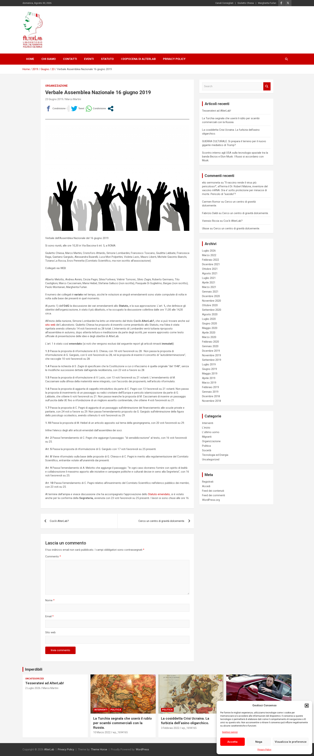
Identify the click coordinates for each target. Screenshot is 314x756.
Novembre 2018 (211, 400)
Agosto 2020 (210, 314)
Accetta (232, 741)
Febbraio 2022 (210, 259)
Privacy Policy (264, 749)
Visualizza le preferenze (291, 741)
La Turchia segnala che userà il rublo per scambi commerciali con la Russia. (122, 722)
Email (49, 616)
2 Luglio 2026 (32, 688)
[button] (307, 705)
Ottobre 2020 (210, 305)
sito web (50, 324)
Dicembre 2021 (211, 264)
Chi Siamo (48, 59)
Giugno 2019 (209, 369)
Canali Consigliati (224, 3)
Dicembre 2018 (211, 396)
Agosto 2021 (210, 273)
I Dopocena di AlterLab (138, 59)
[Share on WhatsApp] (96, 108)
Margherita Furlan (267, 3)
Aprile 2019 (208, 378)
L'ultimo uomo (210, 432)
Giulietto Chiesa (245, 3)
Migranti (207, 436)
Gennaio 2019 (210, 391)
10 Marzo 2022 (101, 732)
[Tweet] (77, 108)
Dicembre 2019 (211, 350)
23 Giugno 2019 (54, 99)
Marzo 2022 (209, 255)
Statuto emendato (158, 494)
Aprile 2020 (208, 332)
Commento (53, 556)
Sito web (50, 632)
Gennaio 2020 (210, 346)
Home (30, 59)
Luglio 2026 (209, 250)
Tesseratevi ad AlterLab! (216, 110)
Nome (50, 600)
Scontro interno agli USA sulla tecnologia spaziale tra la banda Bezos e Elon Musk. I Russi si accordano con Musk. (235, 156)
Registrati (207, 481)
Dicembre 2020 (211, 296)
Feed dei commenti (213, 495)
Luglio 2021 (209, 278)
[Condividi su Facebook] (55, 108)
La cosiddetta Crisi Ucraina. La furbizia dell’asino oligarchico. (185, 720)
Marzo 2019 (209, 382)
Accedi (206, 486)
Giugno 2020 (209, 323)
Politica (206, 445)
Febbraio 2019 (210, 387)
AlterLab (49, 749)
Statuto (107, 59)
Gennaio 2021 (210, 291)
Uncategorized (210, 459)
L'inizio (206, 427)
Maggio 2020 (209, 328)
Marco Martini (73, 99)
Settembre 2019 (211, 360)
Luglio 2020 (209, 319)
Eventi (89, 59)
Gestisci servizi (230, 732)
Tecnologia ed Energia (215, 455)
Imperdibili (33, 669)
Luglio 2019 (209, 364)
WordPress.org (211, 500)
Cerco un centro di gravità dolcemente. (161, 521)
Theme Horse (99, 749)
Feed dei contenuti (213, 490)
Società (206, 450)
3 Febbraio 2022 (170, 728)
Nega (258, 741)
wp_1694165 (120, 732)
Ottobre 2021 (210, 269)
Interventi (207, 423)
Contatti (70, 59)
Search (267, 86)
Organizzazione (56, 85)
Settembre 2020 (211, 309)
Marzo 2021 (209, 287)
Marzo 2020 (209, 337)
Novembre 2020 (211, 300)
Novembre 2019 (211, 355)
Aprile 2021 (208, 282)
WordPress (142, 749)
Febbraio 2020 (210, 341)
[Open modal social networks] (110, 108)
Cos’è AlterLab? (59, 521)
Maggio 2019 (209, 373)
